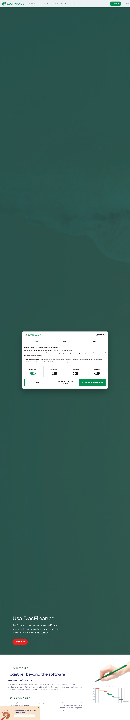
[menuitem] (32, 4)
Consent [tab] (36, 341)
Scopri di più (20, 642)
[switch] (54, 373)
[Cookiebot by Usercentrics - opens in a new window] (97, 335)
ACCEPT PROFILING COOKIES (92, 382)
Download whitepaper (25, 716)
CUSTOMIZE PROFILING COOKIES (65, 382)
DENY (38, 382)
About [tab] (93, 341)
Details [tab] (65, 341)
